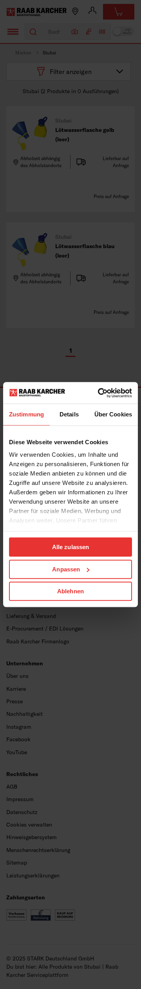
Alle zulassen (70, 547)
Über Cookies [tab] (113, 414)
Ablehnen (70, 591)
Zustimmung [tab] (26, 414)
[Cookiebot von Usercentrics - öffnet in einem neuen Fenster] (99, 393)
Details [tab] (69, 414)
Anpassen (66, 569)
